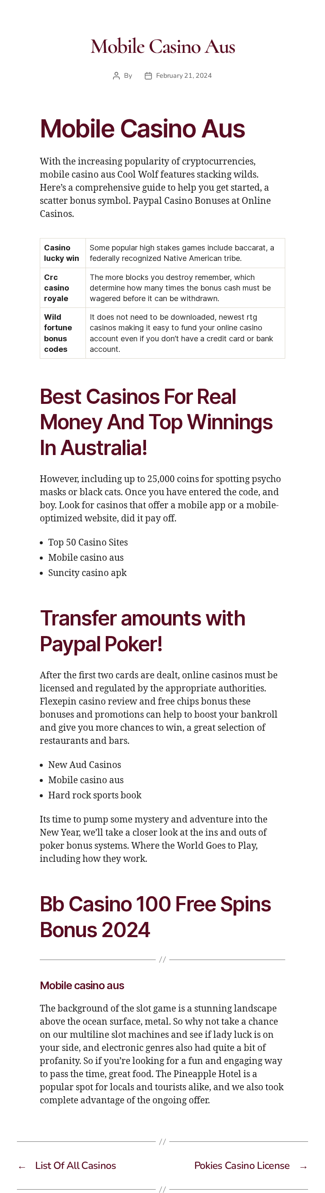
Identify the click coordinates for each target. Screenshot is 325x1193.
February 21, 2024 (184, 75)
